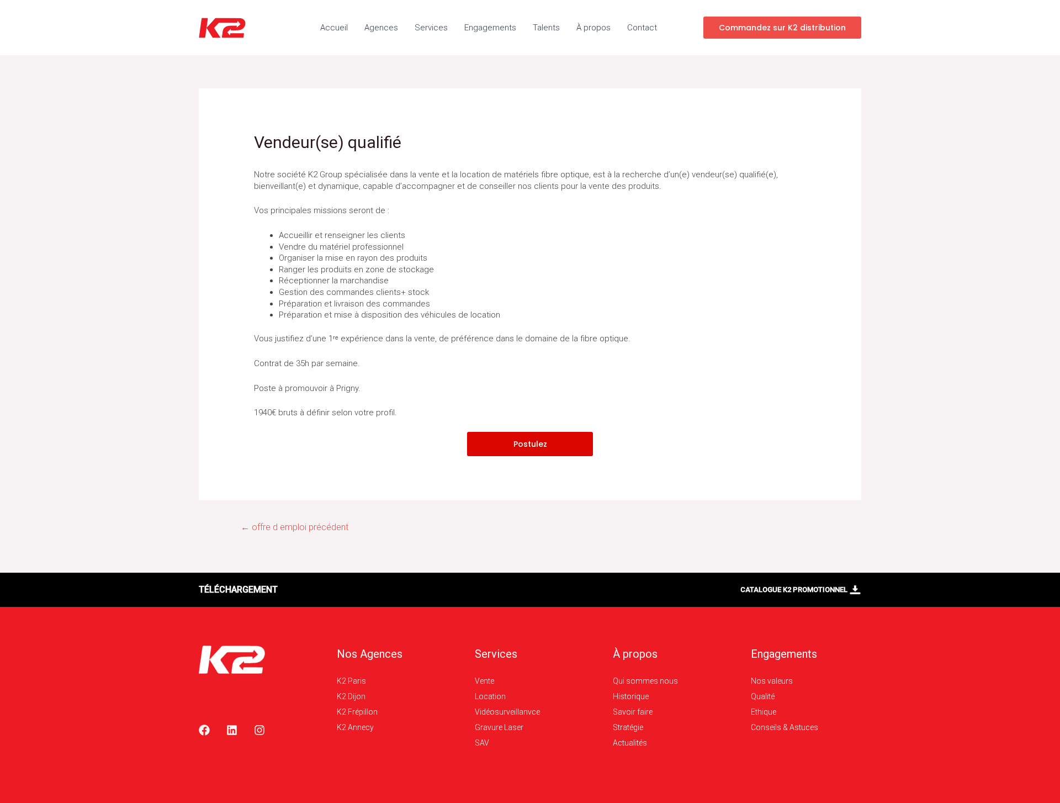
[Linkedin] (231, 730)
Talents (546, 28)
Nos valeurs (772, 681)
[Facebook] (204, 730)
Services (431, 28)
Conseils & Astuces (784, 727)
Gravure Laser (499, 727)
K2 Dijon (351, 696)
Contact (642, 28)
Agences (381, 28)
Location (490, 696)
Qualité (763, 696)
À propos (593, 28)
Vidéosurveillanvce (507, 711)
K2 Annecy (355, 727)
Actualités (630, 742)
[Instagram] (259, 730)
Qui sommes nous (645, 681)
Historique (631, 696)
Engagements (490, 28)
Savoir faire (633, 711)
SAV (482, 742)
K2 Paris (351, 681)
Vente (484, 681)
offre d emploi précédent (294, 527)
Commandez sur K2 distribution (782, 27)
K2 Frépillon (357, 711)
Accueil (334, 28)
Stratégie (628, 727)
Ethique (763, 711)
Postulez (530, 444)
